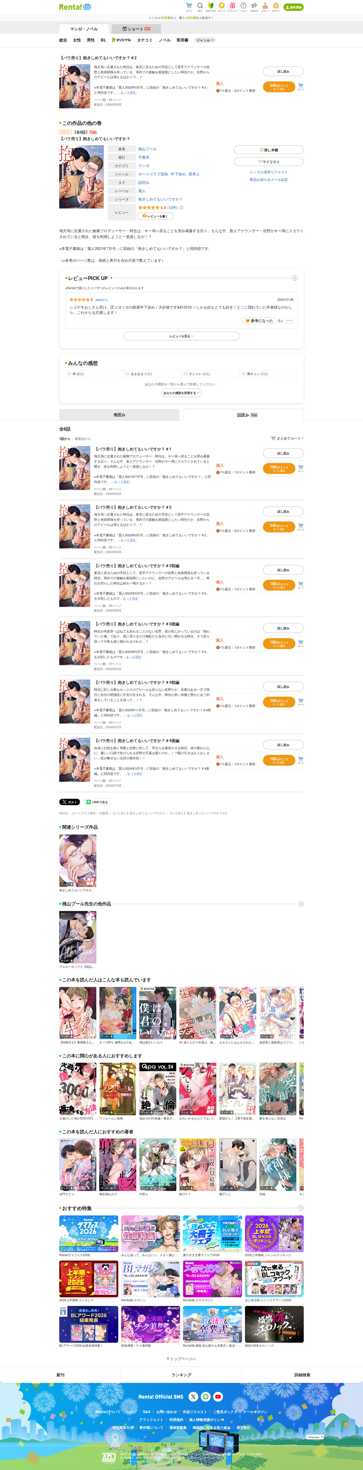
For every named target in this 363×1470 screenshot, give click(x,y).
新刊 (60, 1374)
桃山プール (147, 148)
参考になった (262, 320)
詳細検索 (302, 1374)
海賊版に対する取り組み (212, 1427)
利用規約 (176, 1419)
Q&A (146, 1411)
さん (102, 299)
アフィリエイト (151, 1419)
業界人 (194, 173)
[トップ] (70, 7)
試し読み (283, 71)
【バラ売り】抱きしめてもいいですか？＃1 (132, 449)
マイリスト (271, 161)
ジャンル (203, 39)
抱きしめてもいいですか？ (160, 199)
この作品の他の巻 (82, 123)
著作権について (151, 1427)
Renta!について (108, 1411)
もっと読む (129, 92)
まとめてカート (289, 438)
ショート (139, 29)
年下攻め (178, 173)
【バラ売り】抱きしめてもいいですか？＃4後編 (136, 740)
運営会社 (243, 1427)
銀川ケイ (185, 1194)
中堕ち (143, 1194)
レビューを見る (179, 336)
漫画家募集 (178, 1427)
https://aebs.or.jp (129, 1461)
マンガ (143, 165)
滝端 (262, 1194)
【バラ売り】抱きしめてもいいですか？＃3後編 (136, 624)
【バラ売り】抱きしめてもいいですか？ (138, 813)
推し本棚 (271, 149)
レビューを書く (157, 216)
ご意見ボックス (225, 1411)
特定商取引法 (123, 1427)
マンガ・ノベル (84, 29)
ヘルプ (131, 1411)
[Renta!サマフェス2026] (86, 7)
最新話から (83, 438)
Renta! (63, 813)
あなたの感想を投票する (179, 393)
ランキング (181, 1374)
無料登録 (296, 7)
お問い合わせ (166, 1411)
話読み (143, 182)
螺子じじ (225, 1194)
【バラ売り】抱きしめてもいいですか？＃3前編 (136, 565)
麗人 (142, 190)
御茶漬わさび (108, 1194)
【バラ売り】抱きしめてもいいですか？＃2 (132, 507)
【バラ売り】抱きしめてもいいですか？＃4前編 (136, 682)
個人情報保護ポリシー (206, 1419)
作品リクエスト (195, 1411)
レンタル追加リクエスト (269, 171)
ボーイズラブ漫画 (153, 173)
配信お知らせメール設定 (269, 179)
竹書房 (143, 157)
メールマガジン (255, 1411)
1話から (65, 438)
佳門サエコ (66, 1194)
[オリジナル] (121, 40)
